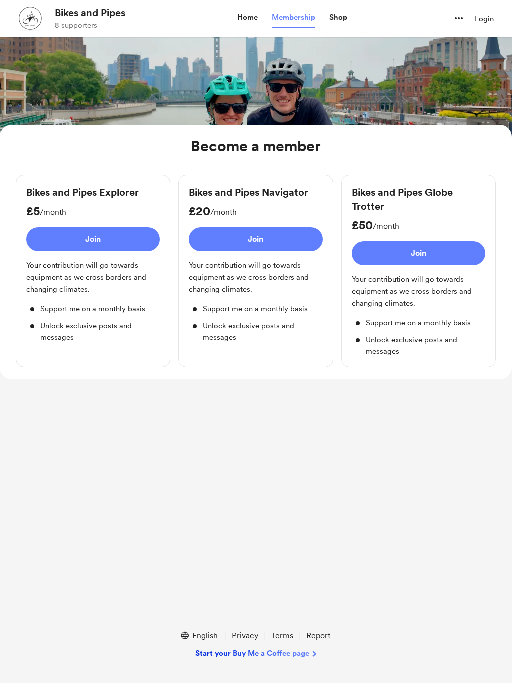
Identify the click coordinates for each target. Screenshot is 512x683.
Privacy (245, 635)
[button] (248, 18)
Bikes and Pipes (90, 13)
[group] (93, 265)
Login (484, 19)
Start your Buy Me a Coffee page (253, 653)
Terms (283, 635)
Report (318, 635)
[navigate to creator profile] (30, 18)
